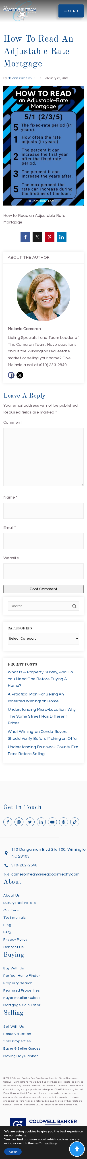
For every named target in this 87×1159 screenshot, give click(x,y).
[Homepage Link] (19, 11)
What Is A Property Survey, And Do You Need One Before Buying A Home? (40, 679)
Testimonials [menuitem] (14, 917)
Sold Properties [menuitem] (17, 1041)
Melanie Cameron (20, 78)
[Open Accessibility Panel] (77, 1149)
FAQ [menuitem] (7, 932)
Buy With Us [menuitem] (13, 968)
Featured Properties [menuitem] (21, 990)
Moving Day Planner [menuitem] (20, 1056)
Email (9, 528)
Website (11, 558)
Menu (72, 11)
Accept (13, 1151)
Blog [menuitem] (7, 925)
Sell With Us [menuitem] (13, 1026)
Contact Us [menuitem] (13, 947)
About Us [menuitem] (11, 895)
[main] (43, 390)
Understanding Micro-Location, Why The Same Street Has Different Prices (42, 716)
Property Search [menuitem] (18, 983)
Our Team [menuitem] (12, 910)
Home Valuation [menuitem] (17, 1034)
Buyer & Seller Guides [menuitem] (22, 998)
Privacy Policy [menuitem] (15, 939)
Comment (12, 422)
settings (51, 1143)
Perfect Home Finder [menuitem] (21, 975)
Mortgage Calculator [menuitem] (21, 1005)
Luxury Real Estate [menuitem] (20, 903)
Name (10, 497)
